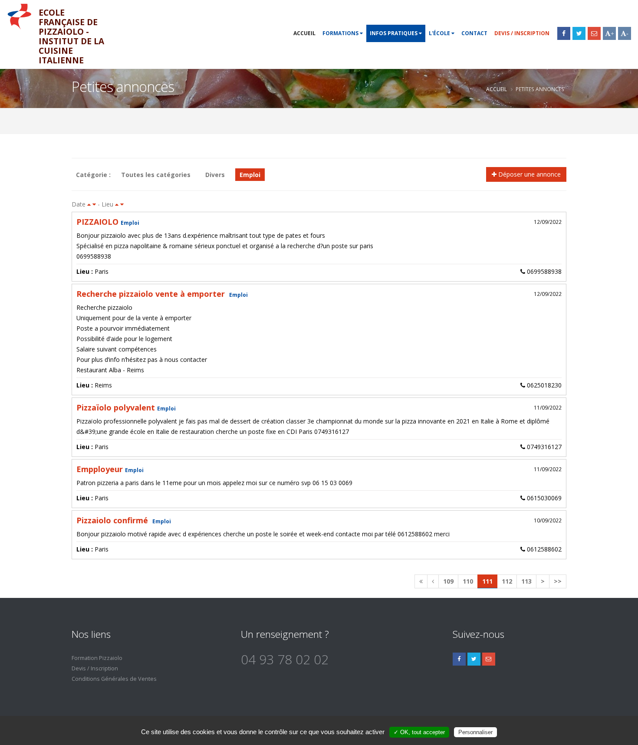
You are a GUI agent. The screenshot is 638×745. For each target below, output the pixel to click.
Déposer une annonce (529, 174)
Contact (474, 33)
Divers (215, 175)
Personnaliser (475, 732)
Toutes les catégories (156, 175)
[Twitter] (578, 33)
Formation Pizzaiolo (97, 658)
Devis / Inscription (521, 33)
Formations (341, 33)
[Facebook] (563, 33)
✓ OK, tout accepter (419, 732)
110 (468, 581)
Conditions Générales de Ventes (114, 679)
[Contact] (594, 33)
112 (507, 581)
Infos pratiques (394, 33)
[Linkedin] (488, 659)
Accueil (304, 33)
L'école (440, 33)
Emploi (250, 175)
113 (526, 581)
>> (558, 581)
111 (487, 581)
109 (448, 581)
